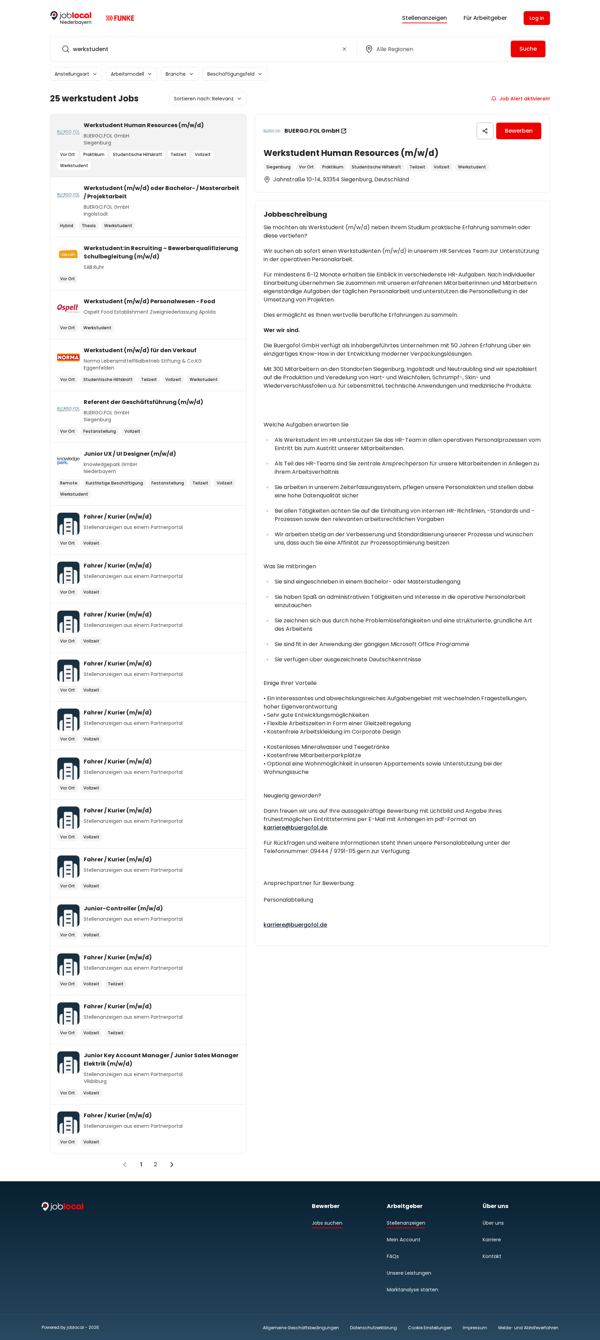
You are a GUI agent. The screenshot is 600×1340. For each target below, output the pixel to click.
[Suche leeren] (344, 49)
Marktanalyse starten (412, 1289)
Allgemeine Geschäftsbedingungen (301, 1328)
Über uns (493, 1222)
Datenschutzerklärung (373, 1328)
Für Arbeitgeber (485, 18)
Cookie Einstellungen (430, 1328)
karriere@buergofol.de (295, 828)
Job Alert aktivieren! (524, 98)
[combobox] (202, 49)
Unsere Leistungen (409, 1272)
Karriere (492, 1239)
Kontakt (492, 1256)
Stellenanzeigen (424, 18)
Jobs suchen (327, 1222)
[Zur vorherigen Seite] (124, 1164)
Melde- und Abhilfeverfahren (528, 1328)
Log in (537, 18)
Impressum (475, 1328)
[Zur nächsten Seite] (171, 1164)
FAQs (393, 1256)
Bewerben (519, 131)
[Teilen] (485, 131)
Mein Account (403, 1239)
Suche (528, 49)
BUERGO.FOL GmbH (312, 131)
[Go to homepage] (71, 18)
